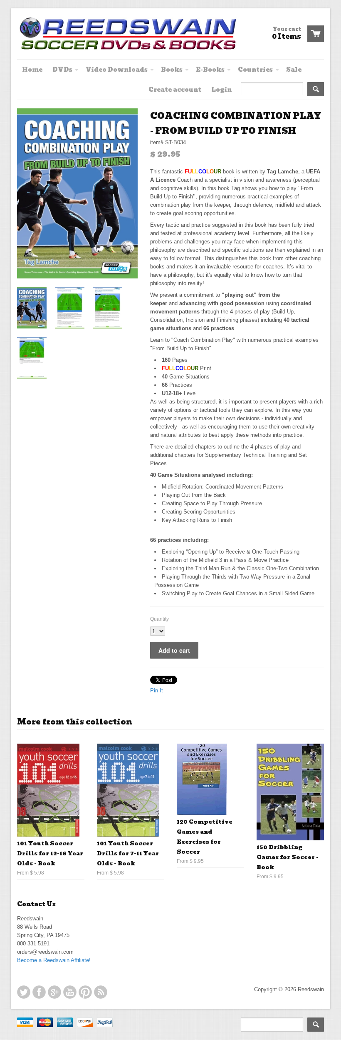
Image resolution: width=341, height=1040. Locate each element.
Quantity (159, 619)
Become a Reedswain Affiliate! (54, 960)
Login (221, 89)
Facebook (39, 992)
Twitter (23, 992)
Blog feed (100, 992)
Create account (174, 89)
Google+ (54, 992)
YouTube (70, 992)
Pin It (156, 690)
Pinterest (85, 992)
